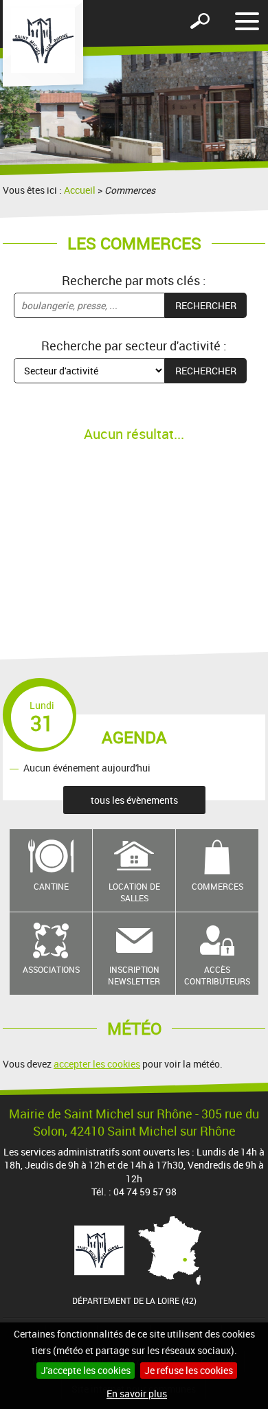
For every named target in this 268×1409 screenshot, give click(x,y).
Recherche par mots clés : (134, 280)
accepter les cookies (97, 1063)
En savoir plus (137, 1393)
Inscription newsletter (134, 975)
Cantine (51, 886)
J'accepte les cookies (86, 1370)
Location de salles (134, 892)
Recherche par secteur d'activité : (134, 345)
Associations (51, 969)
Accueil (80, 189)
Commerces (217, 886)
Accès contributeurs (217, 975)
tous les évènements (134, 800)
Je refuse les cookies (188, 1370)
